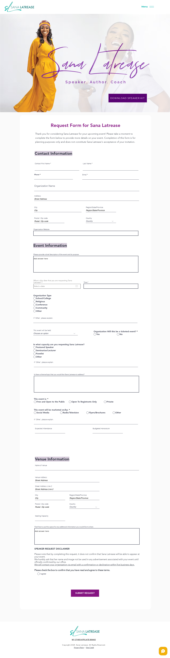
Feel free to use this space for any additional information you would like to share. (64, 527)
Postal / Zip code (41, 218)
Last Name (87, 163)
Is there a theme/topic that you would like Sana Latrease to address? (59, 374)
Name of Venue (41, 465)
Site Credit (90, 648)
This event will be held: (42, 330)
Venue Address (41, 477)
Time (85, 282)
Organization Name (44, 186)
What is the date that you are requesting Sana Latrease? (52, 281)
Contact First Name (42, 163)
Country (89, 218)
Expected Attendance (43, 428)
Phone (36, 174)
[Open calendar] (77, 286)
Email (84, 175)
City (35, 207)
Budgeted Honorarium (101, 428)
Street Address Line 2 (43, 486)
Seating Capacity (41, 516)
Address (37, 196)
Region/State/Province (94, 207)
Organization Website (41, 229)
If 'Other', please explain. (43, 318)
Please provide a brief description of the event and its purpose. (56, 254)
